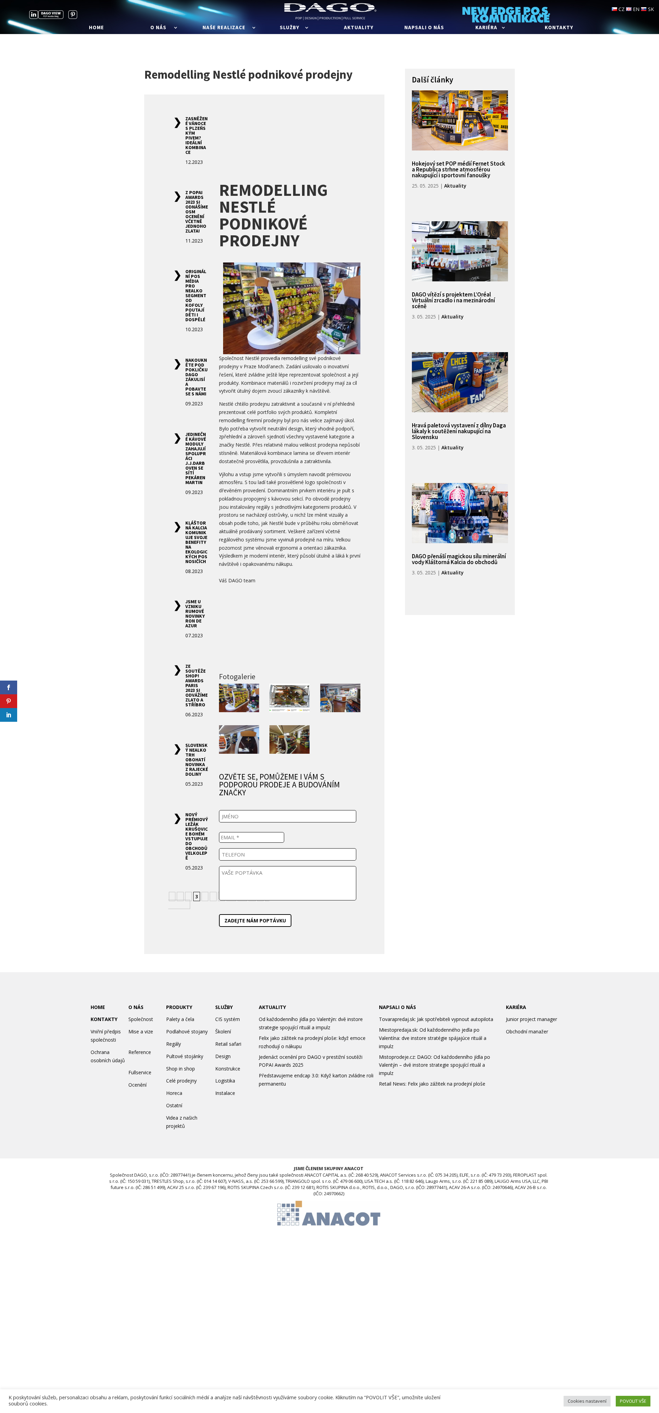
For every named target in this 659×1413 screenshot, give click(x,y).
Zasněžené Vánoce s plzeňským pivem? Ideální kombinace (196, 135)
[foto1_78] (239, 699)
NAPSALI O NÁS (397, 1039)
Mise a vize (140, 1064)
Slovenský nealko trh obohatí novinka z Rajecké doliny (196, 759)
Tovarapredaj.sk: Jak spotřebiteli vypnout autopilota (436, 1051)
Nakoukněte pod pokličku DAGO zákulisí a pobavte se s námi (196, 377)
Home (96, 28)
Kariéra (486, 28)
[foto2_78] (340, 699)
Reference (139, 1084)
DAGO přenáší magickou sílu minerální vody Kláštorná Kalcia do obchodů (459, 559)
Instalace (225, 1125)
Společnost (140, 1051)
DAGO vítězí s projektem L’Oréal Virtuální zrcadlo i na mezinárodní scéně (453, 300)
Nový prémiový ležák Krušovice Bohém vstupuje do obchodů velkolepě (196, 836)
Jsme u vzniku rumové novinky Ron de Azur (195, 613)
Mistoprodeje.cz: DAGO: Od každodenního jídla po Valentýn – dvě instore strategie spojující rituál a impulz (434, 1097)
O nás (158, 28)
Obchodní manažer (527, 1064)
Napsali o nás (424, 28)
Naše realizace (224, 28)
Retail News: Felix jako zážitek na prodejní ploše (432, 1116)
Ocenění (137, 1117)
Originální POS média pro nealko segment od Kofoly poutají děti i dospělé (195, 295)
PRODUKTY (179, 1039)
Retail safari (228, 1076)
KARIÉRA (516, 1039)
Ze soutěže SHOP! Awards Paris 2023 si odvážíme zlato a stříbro (196, 685)
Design (223, 1088)
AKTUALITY (272, 1039)
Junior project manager (531, 1051)
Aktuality (358, 28)
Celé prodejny (181, 1113)
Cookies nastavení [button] (587, 1401)
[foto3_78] (239, 740)
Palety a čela (180, 1051)
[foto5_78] (289, 699)
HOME (98, 1039)
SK (650, 9)
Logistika (225, 1113)
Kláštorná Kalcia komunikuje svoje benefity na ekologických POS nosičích (196, 542)
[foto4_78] (289, 740)
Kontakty (559, 28)
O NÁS (135, 1039)
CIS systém (227, 1051)
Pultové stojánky (184, 1088)
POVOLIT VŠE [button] (633, 1401)
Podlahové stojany (187, 1064)
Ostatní (174, 1137)
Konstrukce (227, 1101)
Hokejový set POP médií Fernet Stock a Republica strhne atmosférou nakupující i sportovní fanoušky (458, 169)
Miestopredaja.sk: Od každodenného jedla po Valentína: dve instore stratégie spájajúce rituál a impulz (432, 1070)
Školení (223, 1064)
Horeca (174, 1125)
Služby (289, 28)
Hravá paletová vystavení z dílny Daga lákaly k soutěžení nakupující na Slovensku (459, 431)
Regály (173, 1076)
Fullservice (139, 1104)
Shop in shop (180, 1101)
